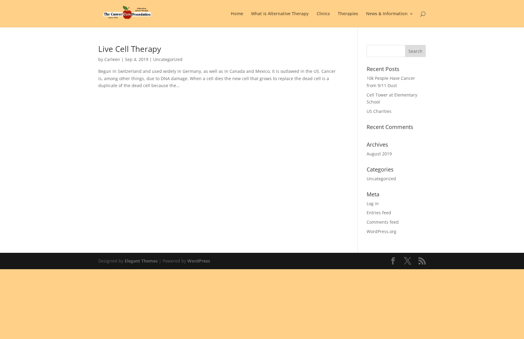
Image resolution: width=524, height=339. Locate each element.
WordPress (198, 261)
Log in (373, 203)
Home (237, 14)
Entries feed (379, 212)
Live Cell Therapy (129, 48)
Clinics (323, 14)
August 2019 (379, 154)
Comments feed (383, 222)
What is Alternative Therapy (280, 14)
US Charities (379, 111)
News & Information (387, 14)
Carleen (112, 59)
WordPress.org (381, 231)
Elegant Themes (141, 261)
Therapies (348, 14)
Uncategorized (381, 178)
